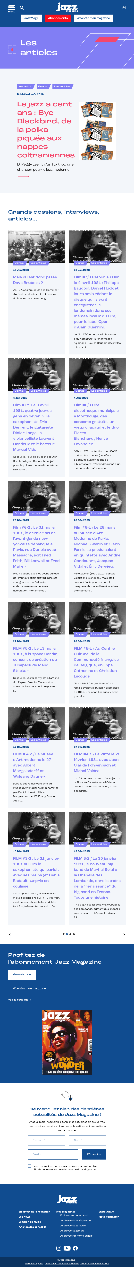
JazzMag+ (31, 18)
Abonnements (58, 18)
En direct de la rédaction (34, 1212)
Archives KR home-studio (76, 1236)
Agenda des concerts (32, 1227)
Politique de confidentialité (94, 1264)
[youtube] (67, 1250)
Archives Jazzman (72, 1231)
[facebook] (75, 1250)
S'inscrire (94, 1154)
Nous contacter (109, 1217)
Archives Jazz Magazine (75, 1220)
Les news (25, 1217)
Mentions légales (34, 1264)
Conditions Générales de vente (62, 1264)
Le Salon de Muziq (30, 1222)
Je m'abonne (22, 974)
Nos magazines (65, 1212)
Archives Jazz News (73, 1225)
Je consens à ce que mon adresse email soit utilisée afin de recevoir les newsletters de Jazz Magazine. (65, 1168)
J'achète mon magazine (93, 18)
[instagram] (58, 1250)
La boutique (106, 1212)
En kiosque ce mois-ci (74, 1215)
